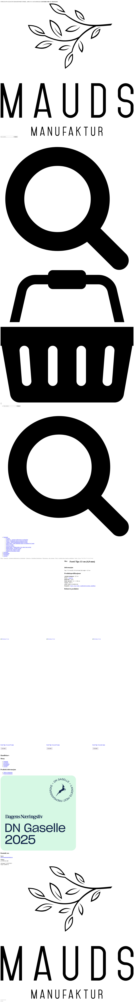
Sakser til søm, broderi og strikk (13, 549)
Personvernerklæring (7, 773)
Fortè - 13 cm (78, 558)
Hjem (2, 558)
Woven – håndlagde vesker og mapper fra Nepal (16, 541)
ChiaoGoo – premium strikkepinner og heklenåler (17, 539)
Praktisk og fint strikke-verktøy (13, 551)
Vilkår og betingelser (7, 772)
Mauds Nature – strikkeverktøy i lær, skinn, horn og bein (18, 547)
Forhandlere (6, 554)
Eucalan (8, 538)
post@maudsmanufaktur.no (7, 857)
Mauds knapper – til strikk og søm (13, 548)
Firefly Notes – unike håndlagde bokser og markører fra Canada (20, 543)
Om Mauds (5, 552)
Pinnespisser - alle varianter (49, 558)
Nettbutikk (5, 537)
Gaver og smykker (10, 546)
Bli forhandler (6, 553)
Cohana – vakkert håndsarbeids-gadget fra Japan (16, 542)
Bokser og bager (9, 544)
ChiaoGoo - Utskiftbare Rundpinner (34, 558)
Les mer (4, 748)
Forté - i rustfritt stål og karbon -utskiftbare (64, 558)
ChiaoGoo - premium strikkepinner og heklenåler (14, 558)
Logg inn (5, 556)
